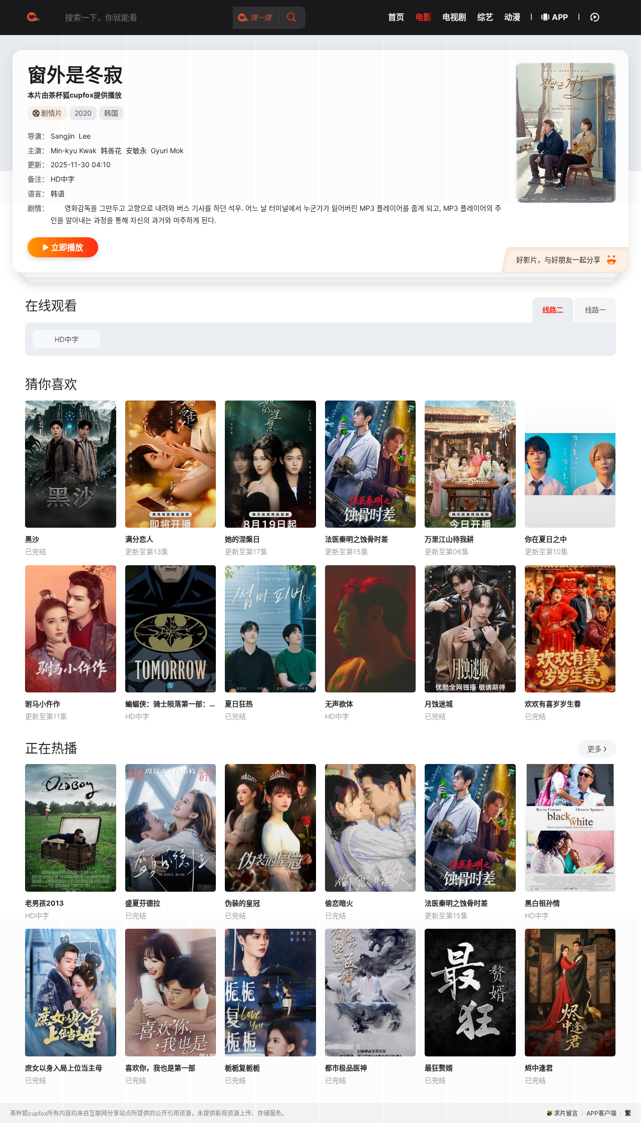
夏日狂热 (239, 703)
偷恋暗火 (339, 903)
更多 (594, 748)
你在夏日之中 (546, 539)
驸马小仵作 (42, 703)
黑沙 (32, 539)
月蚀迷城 (439, 703)
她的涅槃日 (242, 539)
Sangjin (63, 136)
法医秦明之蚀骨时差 (356, 539)
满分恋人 (139, 539)
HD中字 (67, 339)
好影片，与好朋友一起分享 (558, 259)
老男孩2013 (44, 903)
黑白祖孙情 (542, 903)
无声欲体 (339, 703)
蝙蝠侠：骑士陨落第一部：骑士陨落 (170, 703)
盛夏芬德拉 (142, 903)
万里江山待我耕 (449, 539)
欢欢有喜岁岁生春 (553, 703)
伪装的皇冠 (242, 903)
